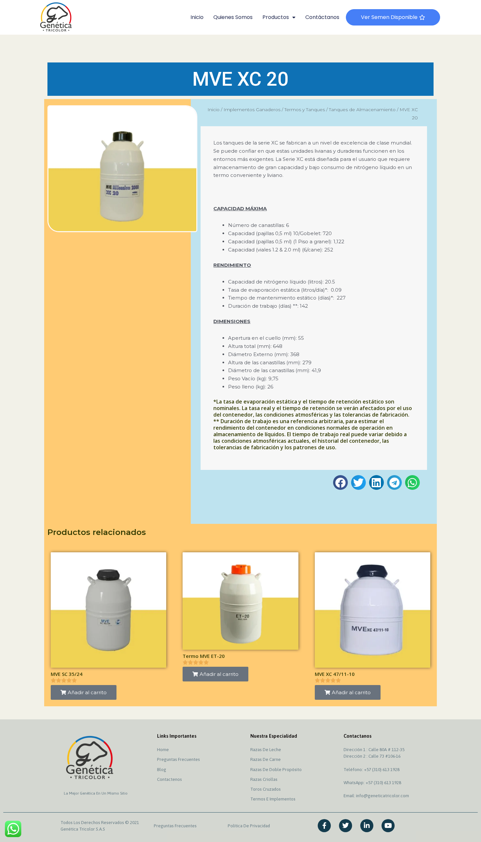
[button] (340, 482)
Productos (275, 17)
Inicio (197, 17)
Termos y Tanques (304, 109)
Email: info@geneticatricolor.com (376, 795)
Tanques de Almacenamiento (362, 109)
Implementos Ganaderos (251, 109)
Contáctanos (322, 17)
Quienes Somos (233, 17)
